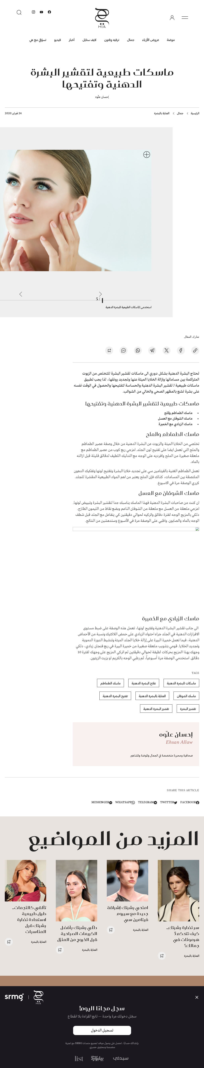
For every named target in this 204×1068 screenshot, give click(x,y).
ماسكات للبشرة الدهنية (181, 683)
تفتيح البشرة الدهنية (115, 696)
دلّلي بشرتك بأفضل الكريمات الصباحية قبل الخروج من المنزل (77, 933)
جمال (130, 40)
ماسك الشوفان (186, 696)
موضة (171, 40)
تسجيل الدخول (102, 1030)
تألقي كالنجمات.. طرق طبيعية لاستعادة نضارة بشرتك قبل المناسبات (29, 919)
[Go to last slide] (100, 294)
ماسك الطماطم (110, 683)
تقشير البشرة (188, 709)
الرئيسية (195, 113)
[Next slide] (21, 294)
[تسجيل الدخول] (172, 18)
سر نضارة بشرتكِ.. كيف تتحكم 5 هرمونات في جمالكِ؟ (182, 936)
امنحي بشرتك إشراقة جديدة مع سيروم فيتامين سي (127, 913)
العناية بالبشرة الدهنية (152, 696)
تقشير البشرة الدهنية (156, 709)
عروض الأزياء (150, 40)
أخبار (72, 40)
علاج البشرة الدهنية (144, 683)
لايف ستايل (89, 40)
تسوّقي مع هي (37, 40)
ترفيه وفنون (111, 40)
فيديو (57, 40)
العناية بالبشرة (161, 113)
